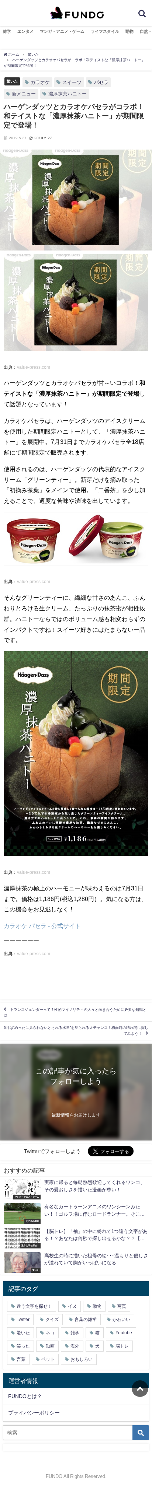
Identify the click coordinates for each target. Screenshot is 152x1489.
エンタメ (25, 31)
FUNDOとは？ (25, 1396)
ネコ (50, 1333)
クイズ (52, 1319)
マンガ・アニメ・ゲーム (62, 31)
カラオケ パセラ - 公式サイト (42, 926)
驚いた (12, 81)
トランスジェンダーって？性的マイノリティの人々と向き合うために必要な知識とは (75, 1012)
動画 (50, 1346)
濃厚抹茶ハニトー (67, 93)
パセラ (101, 82)
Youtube (123, 1333)
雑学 (7, 31)
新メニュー (24, 93)
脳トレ (122, 1346)
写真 (121, 1306)
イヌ (72, 1306)
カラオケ (40, 82)
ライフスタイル (105, 31)
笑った (23, 1346)
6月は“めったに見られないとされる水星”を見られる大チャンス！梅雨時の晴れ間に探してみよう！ (76, 1030)
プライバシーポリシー (34, 1412)
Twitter (23, 1319)
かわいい (121, 1319)
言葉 (21, 1359)
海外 (74, 1346)
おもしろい (81, 1359)
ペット (48, 1359)
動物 (129, 31)
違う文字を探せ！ (34, 1306)
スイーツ (72, 82)
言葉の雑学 (86, 1319)
